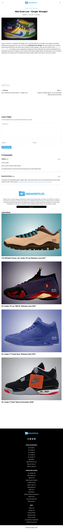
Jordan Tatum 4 (31, 485)
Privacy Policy (31, 512)
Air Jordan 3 (31, 450)
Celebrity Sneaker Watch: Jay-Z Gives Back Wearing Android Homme (49, 92)
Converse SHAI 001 (31, 499)
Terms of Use (31, 517)
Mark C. (25, 14)
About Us (31, 508)
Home (26, 8)
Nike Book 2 (31, 492)
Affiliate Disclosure (31, 522)
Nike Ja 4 (31, 489)
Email (35, 142)
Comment (5, 124)
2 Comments (37, 14)
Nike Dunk (35, 8)
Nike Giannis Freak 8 (31, 480)
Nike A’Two (32, 496)
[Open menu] (2, 3)
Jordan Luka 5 (31, 482)
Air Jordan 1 (31, 447)
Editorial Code (31, 515)
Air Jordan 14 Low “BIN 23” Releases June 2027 (18, 306)
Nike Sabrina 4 (32, 487)
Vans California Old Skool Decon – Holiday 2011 (14, 91)
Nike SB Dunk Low (31, 461)
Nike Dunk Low (5, 85)
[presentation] (31, 234)
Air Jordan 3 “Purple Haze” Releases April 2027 (18, 354)
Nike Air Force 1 (31, 464)
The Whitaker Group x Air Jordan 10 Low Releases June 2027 (23, 258)
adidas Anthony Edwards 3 (31, 494)
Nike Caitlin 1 (31, 501)
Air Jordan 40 (31, 473)
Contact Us (31, 510)
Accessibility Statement (31, 519)
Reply (59, 159)
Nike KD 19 (32, 478)
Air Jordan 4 (31, 452)
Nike (30, 8)
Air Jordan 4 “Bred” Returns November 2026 (17, 402)
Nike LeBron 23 (31, 475)
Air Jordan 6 (31, 454)
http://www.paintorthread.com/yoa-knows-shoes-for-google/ (35, 182)
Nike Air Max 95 (31, 466)
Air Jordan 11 (31, 457)
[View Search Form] (60, 2)
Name (4, 142)
